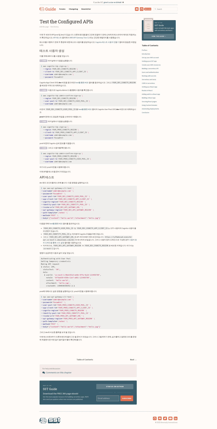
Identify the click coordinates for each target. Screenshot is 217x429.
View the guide (158, 36)
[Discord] (137, 9)
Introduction (146, 54)
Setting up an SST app (149, 61)
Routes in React (147, 90)
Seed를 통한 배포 (81, 82)
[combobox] (165, 9)
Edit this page (44, 27)
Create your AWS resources (151, 65)
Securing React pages (149, 102)
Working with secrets (149, 76)
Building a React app (149, 98)
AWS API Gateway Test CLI (80, 37)
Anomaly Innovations (169, 422)
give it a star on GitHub (112, 2)
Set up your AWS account (150, 57)
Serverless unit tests (149, 79)
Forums (62, 9)
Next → (133, 359)
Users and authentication (150, 72)
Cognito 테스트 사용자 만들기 (107, 42)
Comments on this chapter (58, 372)
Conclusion (145, 112)
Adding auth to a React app (151, 94)
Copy (133, 66)
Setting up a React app (149, 87)
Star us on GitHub (115, 386)
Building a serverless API (150, 68)
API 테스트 (57, 37)
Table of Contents (85, 359)
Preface (144, 50)
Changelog (73, 9)
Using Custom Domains (149, 105)
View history (54, 27)
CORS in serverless (148, 83)
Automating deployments (150, 109)
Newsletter (86, 9)
